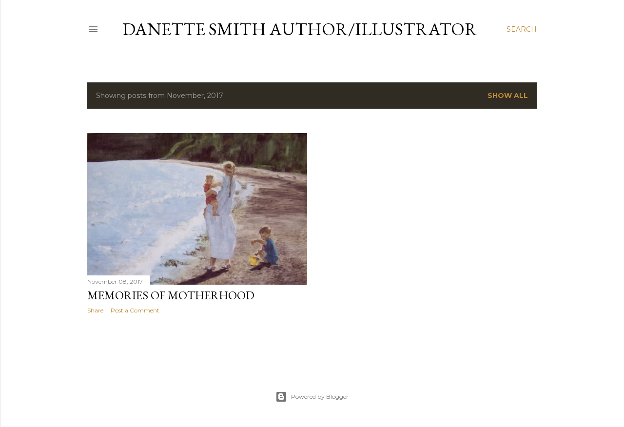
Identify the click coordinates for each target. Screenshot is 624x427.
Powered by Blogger (320, 396)
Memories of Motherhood (170, 295)
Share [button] (95, 310)
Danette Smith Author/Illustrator (299, 29)
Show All (508, 95)
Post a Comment (135, 310)
